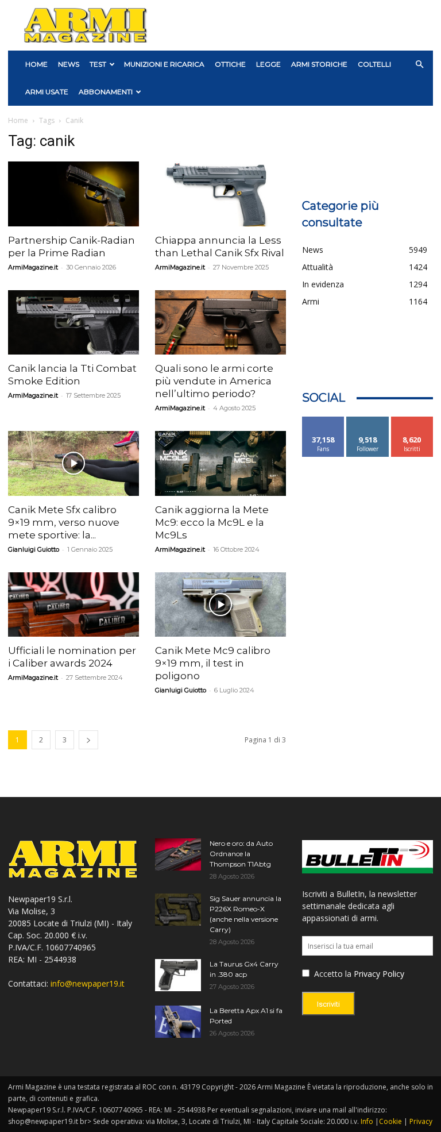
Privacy (420, 1121)
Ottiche (230, 64)
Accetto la (332, 973)
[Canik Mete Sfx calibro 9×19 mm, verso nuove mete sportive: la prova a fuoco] (73, 463)
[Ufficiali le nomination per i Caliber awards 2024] (73, 604)
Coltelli (374, 64)
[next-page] (88, 739)
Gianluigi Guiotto (33, 549)
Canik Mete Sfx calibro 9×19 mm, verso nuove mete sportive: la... (63, 522)
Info (367, 1121)
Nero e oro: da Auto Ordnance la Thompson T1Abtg (241, 853)
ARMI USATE (46, 91)
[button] (419, 64)
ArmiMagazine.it (33, 267)
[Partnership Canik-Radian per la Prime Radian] (73, 193)
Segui (368, 421)
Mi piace (323, 421)
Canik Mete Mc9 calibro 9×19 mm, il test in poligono (212, 663)
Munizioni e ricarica (164, 64)
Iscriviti (412, 421)
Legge (268, 64)
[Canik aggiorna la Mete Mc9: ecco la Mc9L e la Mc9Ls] (220, 463)
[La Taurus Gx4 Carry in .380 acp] (178, 975)
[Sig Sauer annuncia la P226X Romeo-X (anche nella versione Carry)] (178, 910)
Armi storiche (319, 64)
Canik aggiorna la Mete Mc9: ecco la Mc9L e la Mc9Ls (212, 522)
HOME (36, 64)
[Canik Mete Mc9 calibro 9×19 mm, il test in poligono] (220, 604)
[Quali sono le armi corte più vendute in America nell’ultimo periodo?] (220, 322)
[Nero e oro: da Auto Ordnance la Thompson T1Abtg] (178, 854)
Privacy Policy (379, 973)
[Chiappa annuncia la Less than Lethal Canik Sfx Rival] (220, 193)
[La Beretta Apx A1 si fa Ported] (178, 1022)
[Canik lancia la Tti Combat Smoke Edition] (73, 322)
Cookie (390, 1121)
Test (98, 64)
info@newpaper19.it (88, 983)
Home (18, 120)
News (68, 64)
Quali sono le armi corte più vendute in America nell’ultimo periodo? (214, 381)
